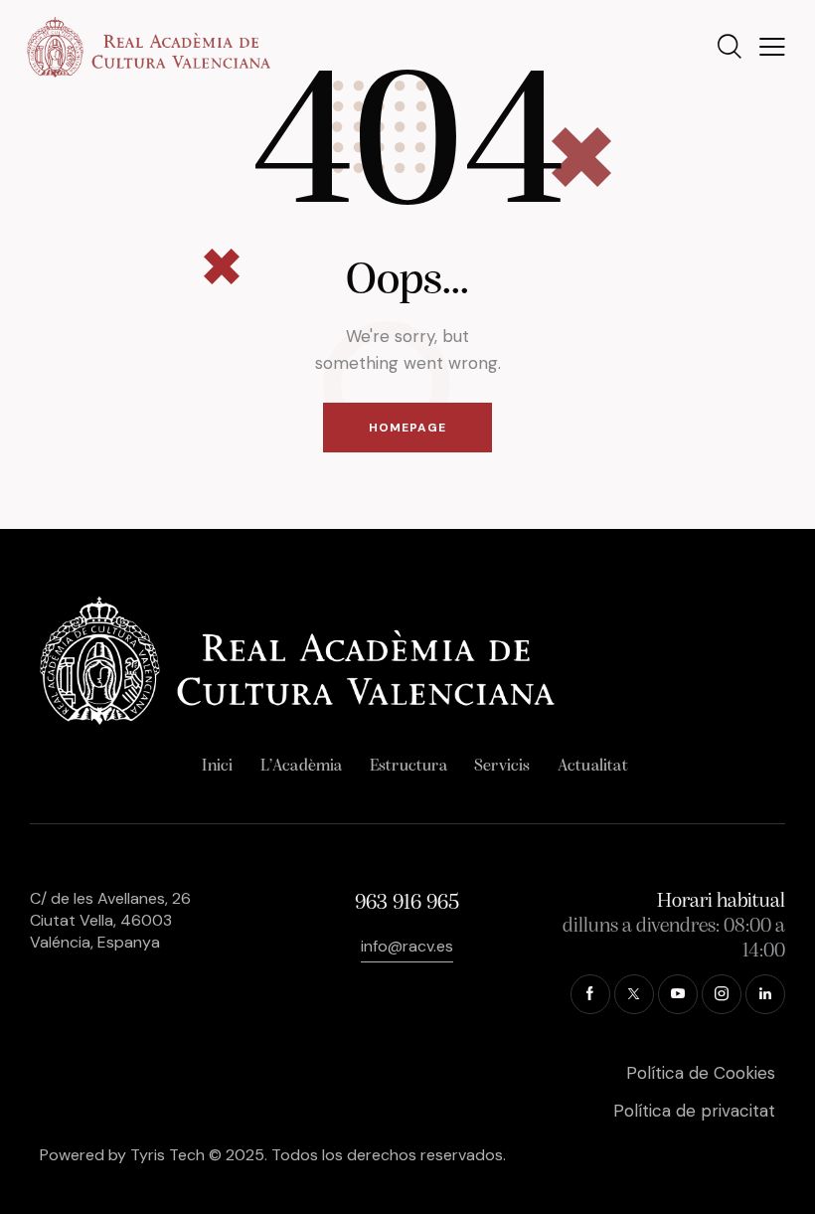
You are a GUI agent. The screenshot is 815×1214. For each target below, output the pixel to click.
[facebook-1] (590, 994)
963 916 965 (407, 903)
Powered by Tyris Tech (122, 1154)
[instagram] (721, 994)
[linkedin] (765, 994)
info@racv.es (407, 946)
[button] (772, 47)
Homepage (407, 427)
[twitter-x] (634, 994)
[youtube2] (678, 994)
